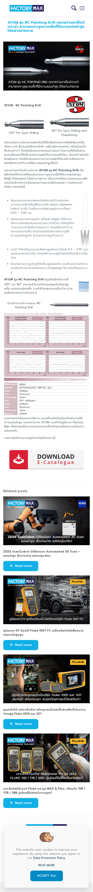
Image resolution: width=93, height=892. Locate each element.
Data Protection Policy (49, 858)
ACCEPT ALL (46, 875)
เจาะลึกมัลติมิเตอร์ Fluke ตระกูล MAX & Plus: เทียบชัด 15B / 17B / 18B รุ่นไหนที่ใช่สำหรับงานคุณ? (44, 791)
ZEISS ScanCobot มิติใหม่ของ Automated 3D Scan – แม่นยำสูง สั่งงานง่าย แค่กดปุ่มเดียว (41, 553)
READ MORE (46, 865)
